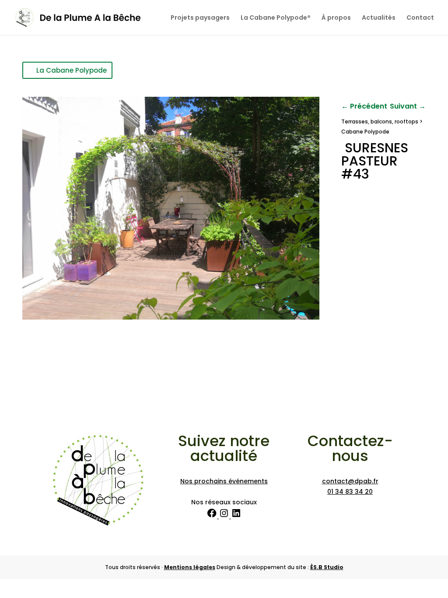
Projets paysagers (200, 18)
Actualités (379, 18)
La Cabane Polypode (71, 70)
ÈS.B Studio (326, 567)
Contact (420, 18)
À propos (336, 18)
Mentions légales (189, 567)
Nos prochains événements (224, 481)
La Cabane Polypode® (276, 18)
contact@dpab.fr (350, 481)
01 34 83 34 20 (350, 491)
